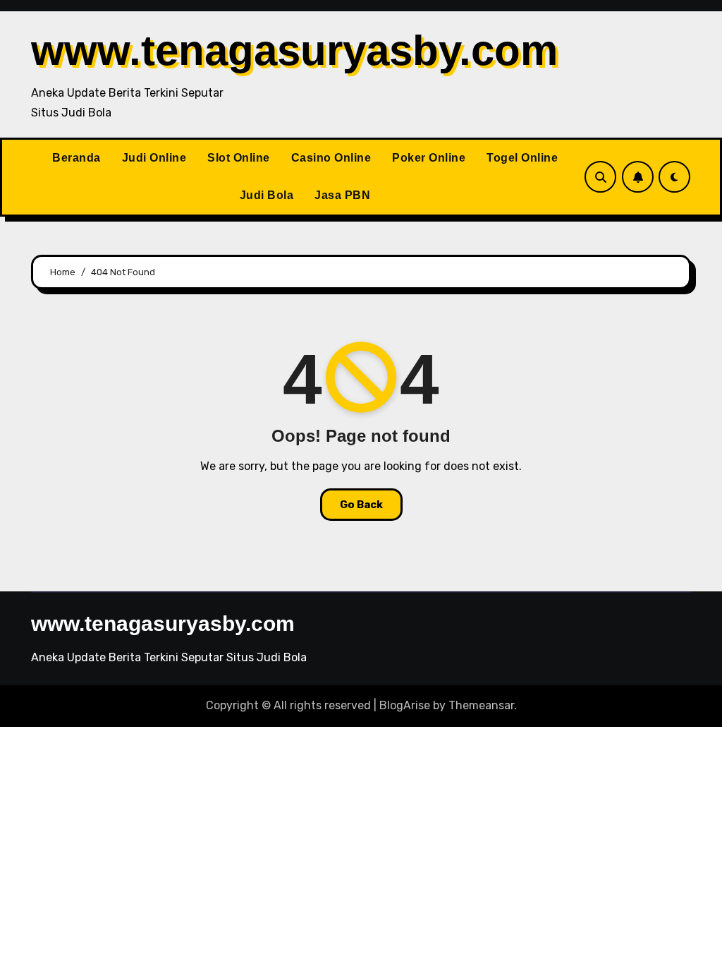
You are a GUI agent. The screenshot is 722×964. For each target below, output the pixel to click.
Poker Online (428, 158)
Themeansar (481, 705)
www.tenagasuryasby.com (294, 50)
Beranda (76, 158)
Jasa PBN (342, 195)
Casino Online (331, 158)
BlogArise (404, 705)
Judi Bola (267, 195)
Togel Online (522, 158)
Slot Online (238, 158)
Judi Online (154, 158)
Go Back (361, 504)
